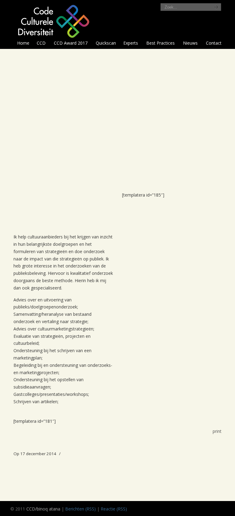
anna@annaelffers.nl (142, 142)
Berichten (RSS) (80, 509)
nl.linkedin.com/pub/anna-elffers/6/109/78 (175, 102)
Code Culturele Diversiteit (52, 21)
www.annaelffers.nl (153, 117)
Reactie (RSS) (114, 509)
